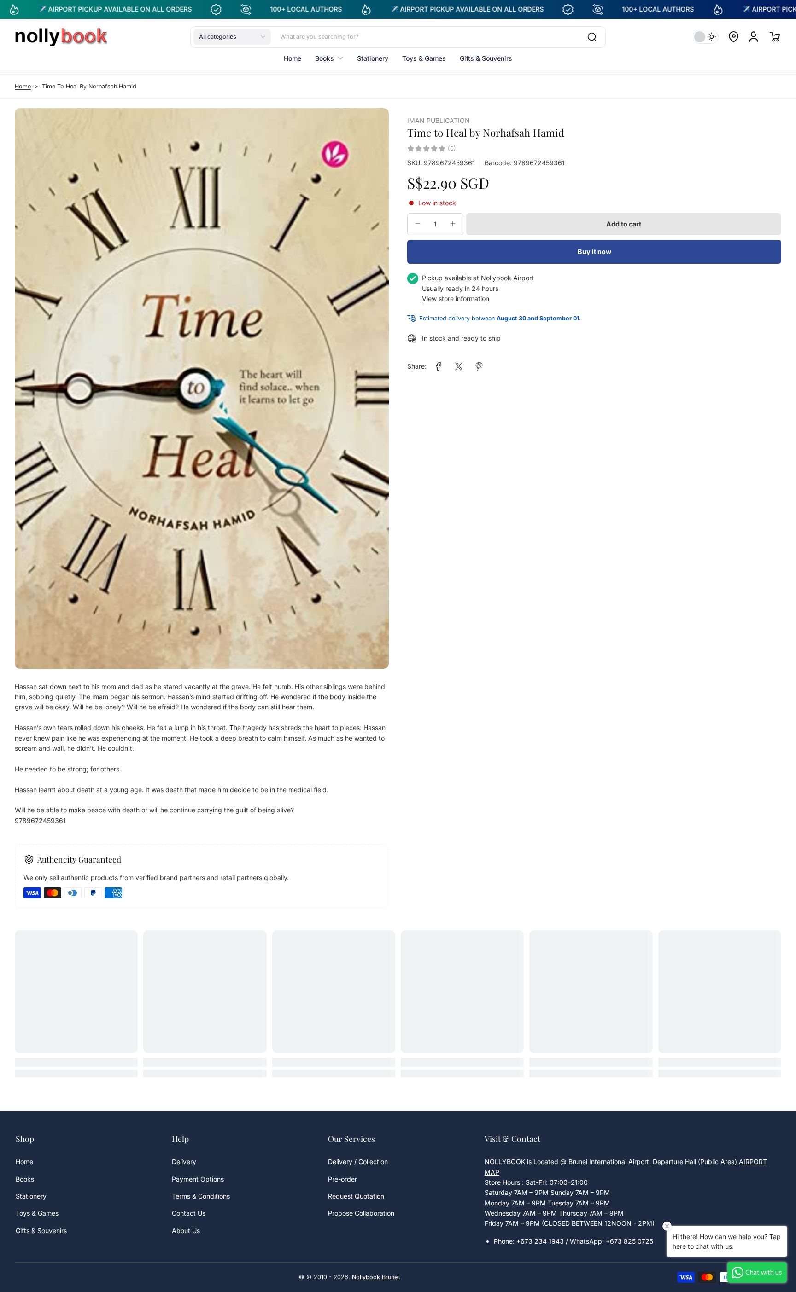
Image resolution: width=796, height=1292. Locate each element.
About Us (186, 1230)
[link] (438, 366)
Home (23, 86)
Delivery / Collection (358, 1161)
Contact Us (188, 1213)
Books (25, 1179)
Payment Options (198, 1179)
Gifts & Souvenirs (41, 1230)
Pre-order (342, 1179)
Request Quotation (356, 1196)
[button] (232, 36)
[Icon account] (753, 36)
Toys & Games (37, 1213)
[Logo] (61, 37)
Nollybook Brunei (375, 1277)
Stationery (31, 1196)
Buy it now (594, 251)
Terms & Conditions (201, 1196)
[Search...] (592, 36)
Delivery (184, 1161)
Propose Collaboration (361, 1213)
